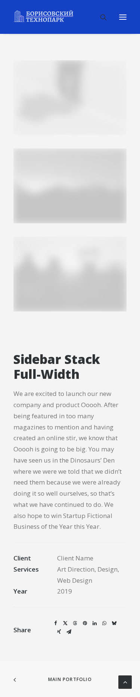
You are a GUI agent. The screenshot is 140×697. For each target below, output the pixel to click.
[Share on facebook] (55, 623)
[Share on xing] (59, 632)
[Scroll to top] (125, 681)
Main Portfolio (70, 679)
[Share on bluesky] (113, 623)
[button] (123, 17)
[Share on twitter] (65, 623)
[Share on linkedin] (94, 623)
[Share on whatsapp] (104, 623)
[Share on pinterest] (84, 623)
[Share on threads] (75, 623)
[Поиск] (100, 17)
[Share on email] (68, 632)
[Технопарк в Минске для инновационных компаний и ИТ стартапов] (43, 16)
